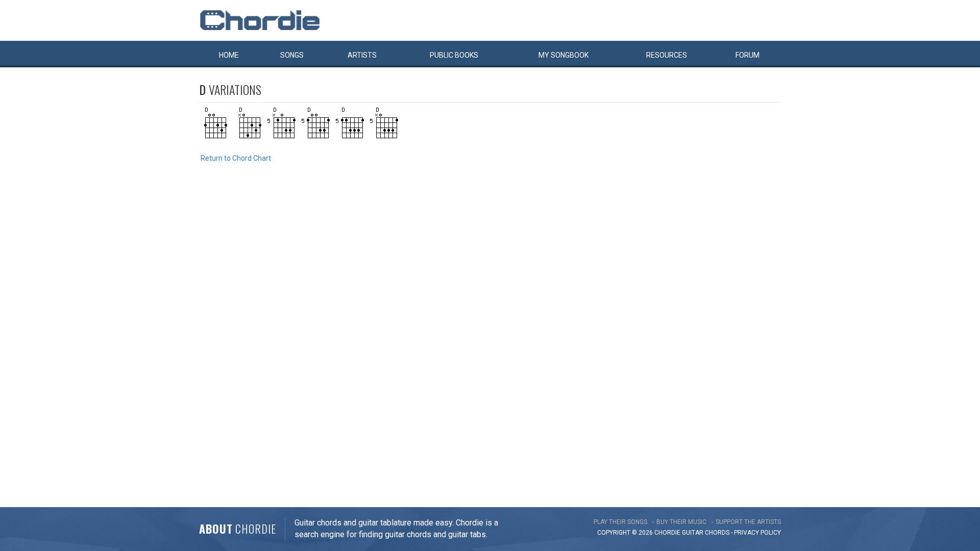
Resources (666, 55)
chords (717, 532)
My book (563, 55)
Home (229, 55)
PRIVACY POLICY (757, 532)
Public (454, 55)
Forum (748, 55)
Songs (292, 55)
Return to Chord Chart (236, 158)
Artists (362, 55)
